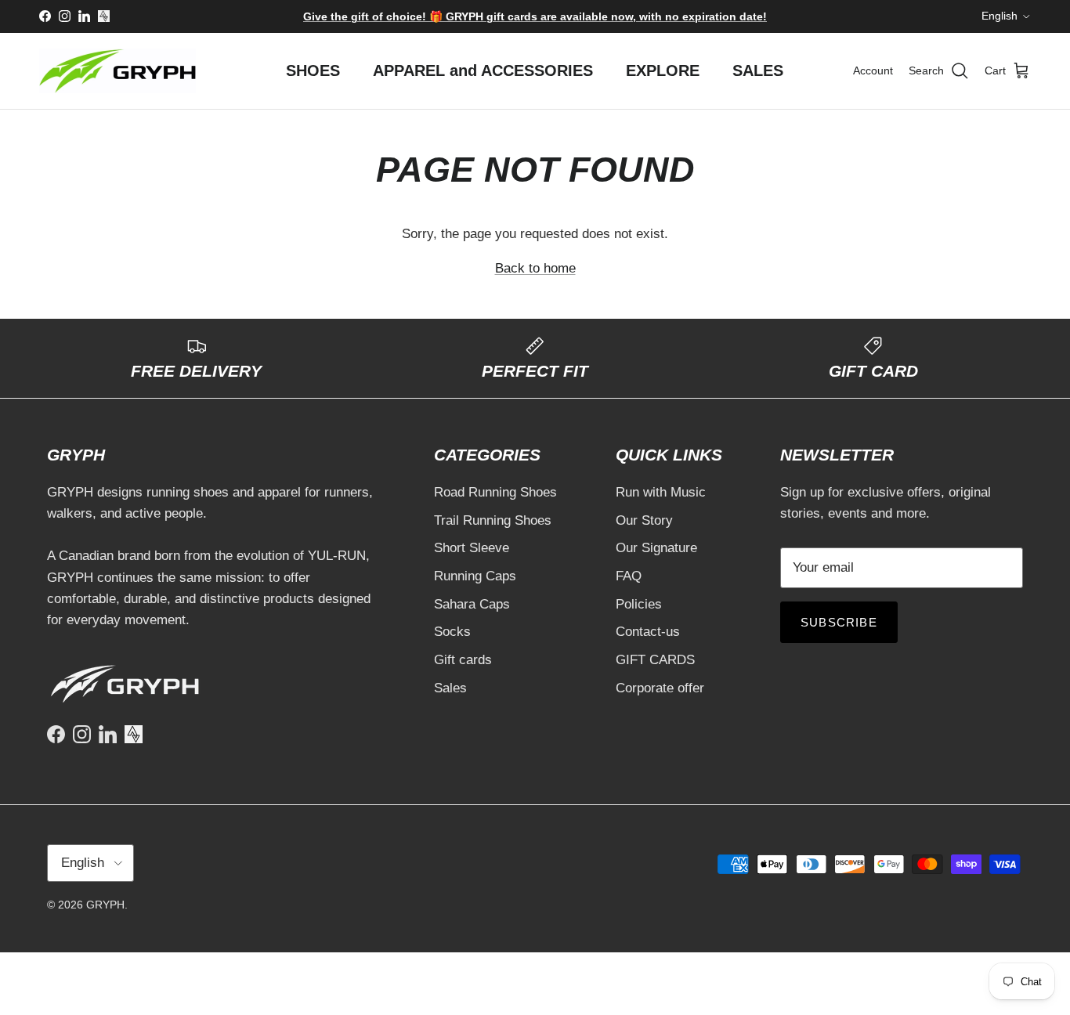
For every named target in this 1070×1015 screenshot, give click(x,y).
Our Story (644, 520)
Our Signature (656, 547)
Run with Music (661, 492)
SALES (757, 70)
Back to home (535, 268)
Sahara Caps (472, 604)
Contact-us (648, 631)
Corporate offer (660, 688)
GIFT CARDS (655, 659)
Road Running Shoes (495, 492)
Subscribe (839, 622)
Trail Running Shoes (492, 520)
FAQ (629, 576)
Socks (452, 631)
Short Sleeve (471, 547)
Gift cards (463, 659)
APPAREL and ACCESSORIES (483, 70)
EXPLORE (662, 70)
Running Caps (475, 576)
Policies (639, 604)
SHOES (313, 70)
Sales (450, 688)
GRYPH (105, 904)
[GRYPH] (117, 71)
